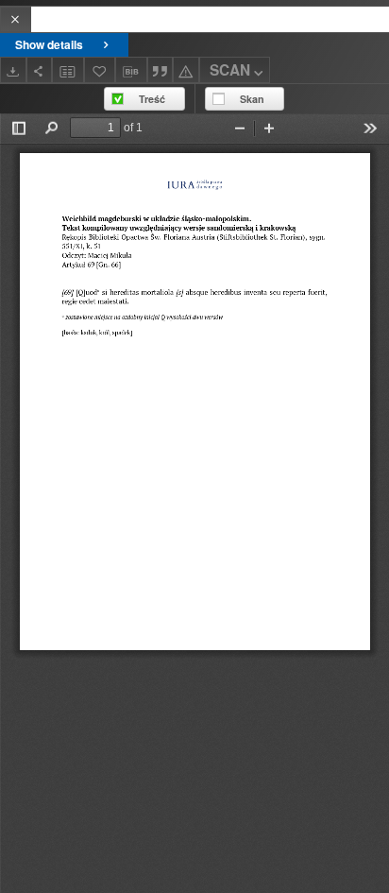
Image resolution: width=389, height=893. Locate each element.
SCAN (230, 70)
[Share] (39, 69)
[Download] (13, 69)
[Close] (15, 19)
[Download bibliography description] (131, 70)
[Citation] (160, 69)
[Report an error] (186, 69)
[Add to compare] (68, 69)
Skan (252, 99)
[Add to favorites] (100, 69)
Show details (49, 44)
